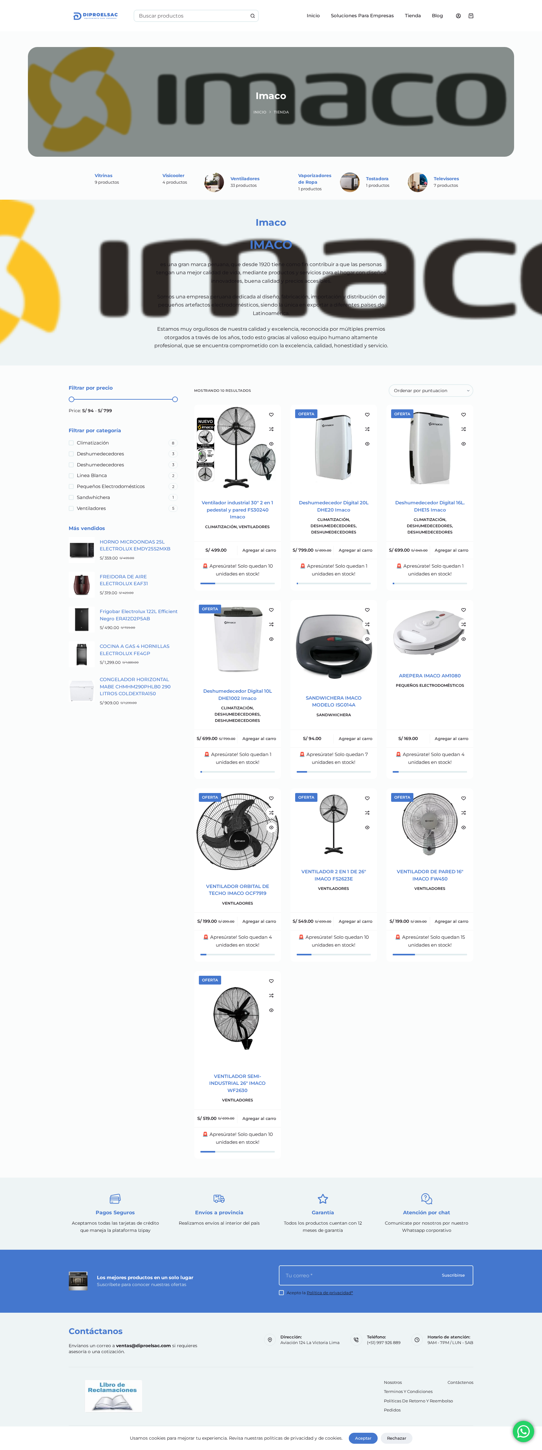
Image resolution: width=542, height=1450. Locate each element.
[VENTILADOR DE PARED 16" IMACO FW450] (429, 824)
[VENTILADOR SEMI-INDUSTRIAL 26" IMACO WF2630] (237, 1018)
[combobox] (190, 16)
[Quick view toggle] (271, 444)
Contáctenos (460, 1382)
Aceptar (363, 1438)
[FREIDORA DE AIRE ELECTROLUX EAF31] (82, 585)
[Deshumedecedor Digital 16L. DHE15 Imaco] (429, 448)
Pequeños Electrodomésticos (430, 685)
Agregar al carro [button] (259, 550)
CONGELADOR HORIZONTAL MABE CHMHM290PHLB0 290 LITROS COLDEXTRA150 (135, 686)
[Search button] (252, 15)
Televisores (446, 178)
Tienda (413, 15)
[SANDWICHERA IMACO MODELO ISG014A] (333, 643)
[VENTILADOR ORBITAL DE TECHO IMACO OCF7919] (237, 831)
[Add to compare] (271, 429)
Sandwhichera (333, 714)
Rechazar (396, 1438)
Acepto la (320, 1292)
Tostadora (377, 178)
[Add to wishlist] (271, 414)
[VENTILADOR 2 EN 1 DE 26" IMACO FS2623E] (333, 824)
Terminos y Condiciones (408, 1391)
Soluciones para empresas (362, 15)
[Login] (458, 15)
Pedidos (392, 1409)
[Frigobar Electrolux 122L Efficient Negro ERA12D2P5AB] (82, 620)
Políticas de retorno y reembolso (418, 1400)
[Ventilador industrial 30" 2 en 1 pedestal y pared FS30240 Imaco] (237, 448)
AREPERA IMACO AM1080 (430, 676)
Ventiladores (245, 178)
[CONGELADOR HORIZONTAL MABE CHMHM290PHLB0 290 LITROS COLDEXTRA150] (82, 691)
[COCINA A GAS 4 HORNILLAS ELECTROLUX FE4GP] (82, 654)
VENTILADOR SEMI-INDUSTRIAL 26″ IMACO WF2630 (237, 1083)
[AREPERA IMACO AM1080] (429, 632)
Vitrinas (103, 175)
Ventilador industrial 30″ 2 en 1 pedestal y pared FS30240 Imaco (237, 510)
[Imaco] (214, 182)
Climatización (221, 526)
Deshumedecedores (333, 525)
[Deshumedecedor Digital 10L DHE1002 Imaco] (237, 640)
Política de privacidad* (330, 1292)
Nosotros (393, 1382)
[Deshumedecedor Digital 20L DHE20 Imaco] (333, 448)
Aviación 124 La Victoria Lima (310, 1342)
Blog (437, 15)
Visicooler (173, 175)
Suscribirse (453, 1275)
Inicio (313, 15)
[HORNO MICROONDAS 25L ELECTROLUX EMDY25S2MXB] (82, 550)
